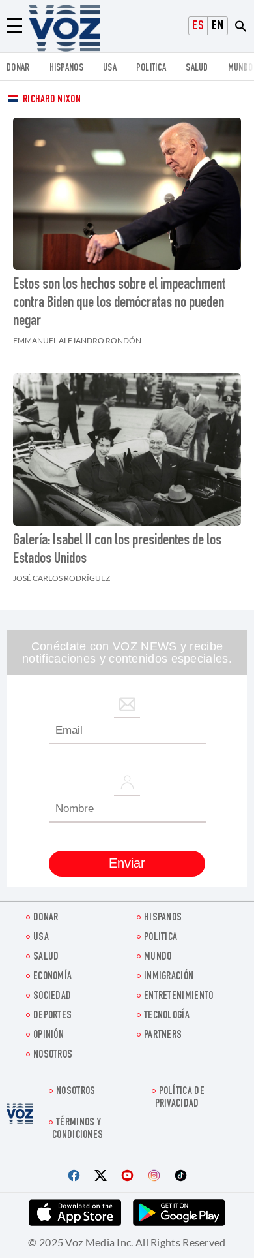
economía (52, 977)
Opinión (48, 1035)
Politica (151, 68)
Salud (197, 68)
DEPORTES (52, 1016)
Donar (18, 68)
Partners (163, 1035)
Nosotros (52, 1055)
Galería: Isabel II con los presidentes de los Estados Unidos (117, 550)
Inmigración (168, 977)
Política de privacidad (180, 1098)
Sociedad (52, 996)
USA (110, 68)
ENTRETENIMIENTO (179, 996)
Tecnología (167, 1016)
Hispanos (66, 68)
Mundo (240, 68)
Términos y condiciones (77, 1129)
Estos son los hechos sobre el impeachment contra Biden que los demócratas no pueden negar (119, 303)
